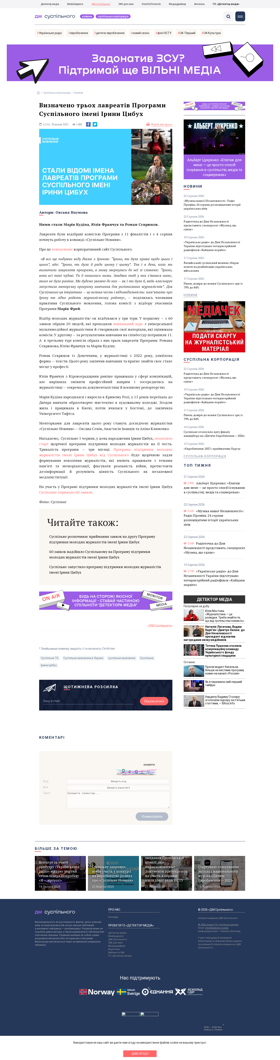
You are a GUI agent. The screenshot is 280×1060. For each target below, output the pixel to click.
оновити (149, 764)
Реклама (113, 917)
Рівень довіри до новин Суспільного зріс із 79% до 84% (213, 285)
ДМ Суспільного (100, 4)
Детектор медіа (50, 4)
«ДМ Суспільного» (160, 625)
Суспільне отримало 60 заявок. (66, 492)
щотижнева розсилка (91, 687)
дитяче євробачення (110, 33)
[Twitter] (95, 124)
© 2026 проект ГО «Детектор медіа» (218, 924)
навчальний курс (128, 323)
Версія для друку (161, 124)
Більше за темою (56, 848)
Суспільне (147, 658)
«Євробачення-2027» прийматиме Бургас (212, 449)
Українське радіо (50, 33)
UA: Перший (187, 33)
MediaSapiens (75, 4)
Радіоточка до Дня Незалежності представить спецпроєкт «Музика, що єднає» (210, 225)
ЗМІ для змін (126, 4)
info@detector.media (216, 928)
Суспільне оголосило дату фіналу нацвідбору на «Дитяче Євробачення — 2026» (214, 434)
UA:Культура (212, 33)
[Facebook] (88, 124)
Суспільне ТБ (50, 658)
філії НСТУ (164, 33)
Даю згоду (140, 1053)
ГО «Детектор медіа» (226, 4)
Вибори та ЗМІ (116, 952)
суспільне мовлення (121, 658)
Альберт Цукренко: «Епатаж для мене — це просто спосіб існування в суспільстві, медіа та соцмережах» (214, 487)
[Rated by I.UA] (131, 1015)
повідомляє (62, 249)
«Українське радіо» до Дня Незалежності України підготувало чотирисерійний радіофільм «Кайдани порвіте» (212, 246)
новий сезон (141, 33)
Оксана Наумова (72, 212)
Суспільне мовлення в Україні (83, 658)
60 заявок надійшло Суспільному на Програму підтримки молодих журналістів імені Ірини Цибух (99, 554)
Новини (87, 16)
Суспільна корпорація (113, 16)
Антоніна (199, 4)
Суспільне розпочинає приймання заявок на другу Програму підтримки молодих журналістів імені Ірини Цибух (102, 539)
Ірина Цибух (49, 665)
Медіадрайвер (177, 4)
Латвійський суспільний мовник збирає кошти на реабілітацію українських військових (211, 266)
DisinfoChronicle (151, 4)
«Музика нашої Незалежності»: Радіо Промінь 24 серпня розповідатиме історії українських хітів (212, 204)
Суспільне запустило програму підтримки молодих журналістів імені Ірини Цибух (105, 569)
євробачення (79, 33)
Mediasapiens (116, 936)
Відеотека (114, 949)
